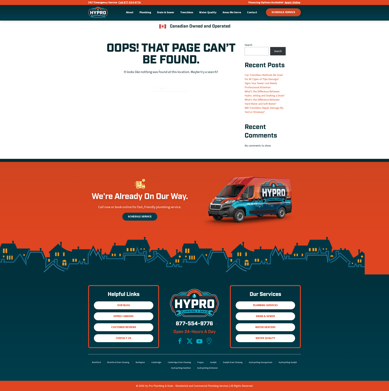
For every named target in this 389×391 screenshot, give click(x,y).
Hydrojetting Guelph (288, 362)
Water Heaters (265, 327)
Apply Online (292, 2)
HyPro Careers (124, 316)
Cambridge (156, 362)
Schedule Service (283, 12)
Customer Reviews (123, 327)
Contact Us (123, 338)
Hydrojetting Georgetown (260, 362)
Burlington (140, 362)
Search (248, 45)
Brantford (96, 362)
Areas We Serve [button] (232, 12)
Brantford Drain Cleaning (118, 362)
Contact (252, 12)
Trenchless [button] (186, 12)
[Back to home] (98, 12)
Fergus (200, 362)
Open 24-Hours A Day (194, 332)
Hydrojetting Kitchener (207, 368)
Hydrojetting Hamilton (181, 368)
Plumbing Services (265, 305)
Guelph (213, 362)
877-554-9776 (194, 324)
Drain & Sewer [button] (165, 12)
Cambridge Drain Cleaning (179, 362)
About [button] (129, 12)
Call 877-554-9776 (129, 2)
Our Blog (123, 305)
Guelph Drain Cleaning (233, 362)
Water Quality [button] (208, 12)
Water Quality (265, 338)
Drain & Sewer (265, 316)
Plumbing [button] (145, 12)
